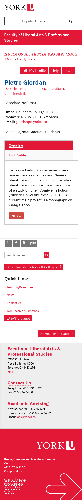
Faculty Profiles (27, 59)
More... (16, 215)
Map (10, 372)
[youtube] (24, 242)
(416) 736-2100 (14, 467)
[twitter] (16, 242)
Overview (16, 145)
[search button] (70, 21)
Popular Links (33, 21)
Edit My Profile (34, 70)
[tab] (38, 145)
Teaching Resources (20, 287)
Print (68, 71)
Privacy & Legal (13, 483)
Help (55, 70)
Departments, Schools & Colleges (32, 267)
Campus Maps (13, 471)
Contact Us (14, 303)
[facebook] (7, 242)
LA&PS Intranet (18, 318)
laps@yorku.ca (26, 417)
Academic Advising (28, 403)
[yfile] (33, 245)
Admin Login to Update (56, 334)
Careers (9, 491)
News (10, 295)
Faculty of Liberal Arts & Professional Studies (34, 53)
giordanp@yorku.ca (31, 122)
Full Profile (17, 155)
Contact (9, 463)
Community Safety (15, 479)
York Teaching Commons (23, 311)
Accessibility (12, 487)
